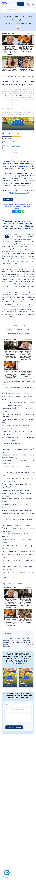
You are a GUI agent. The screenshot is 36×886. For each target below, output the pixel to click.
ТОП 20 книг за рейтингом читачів (18, 24)
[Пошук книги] (31, 9)
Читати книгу (8, 199)
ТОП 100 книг (27, 16)
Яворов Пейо (8, 138)
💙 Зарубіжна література (25, 95)
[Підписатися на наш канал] (18, 28)
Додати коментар (14, 727)
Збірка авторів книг (18, 20)
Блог (16, 16)
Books (10, 4)
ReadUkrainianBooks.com (24, 284)
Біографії (7, 16)
